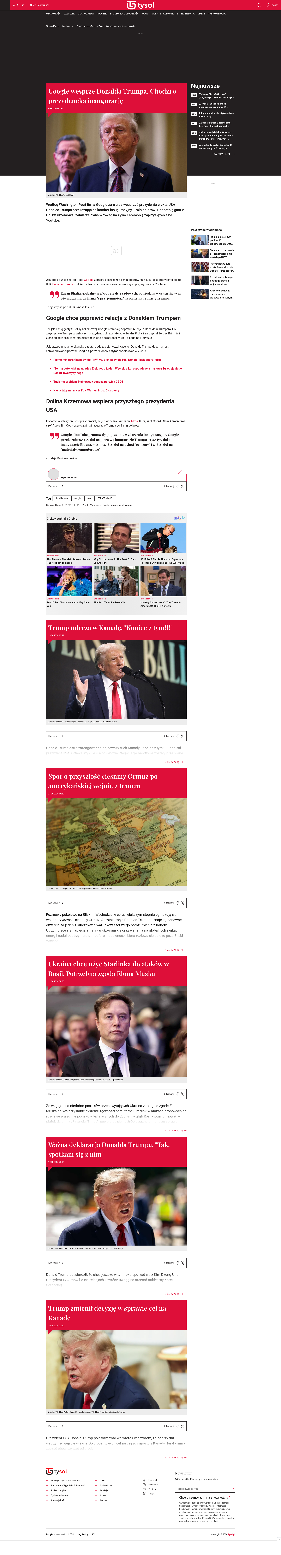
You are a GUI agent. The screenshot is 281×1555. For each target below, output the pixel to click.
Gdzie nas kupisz (58, 1490)
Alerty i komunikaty (165, 13)
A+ (18, 5)
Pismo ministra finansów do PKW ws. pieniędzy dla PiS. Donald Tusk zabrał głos (107, 360)
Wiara (145, 13)
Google (88, 280)
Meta (134, 421)
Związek (69, 13)
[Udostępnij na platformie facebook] (177, 486)
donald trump (62, 498)
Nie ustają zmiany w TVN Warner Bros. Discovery (86, 390)
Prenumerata (217, 13)
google (77, 498)
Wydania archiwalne (59, 1495)
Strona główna (52, 26)
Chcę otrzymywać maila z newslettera (204, 1498)
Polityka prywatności (55, 1534)
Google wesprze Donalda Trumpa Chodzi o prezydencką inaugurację (106, 26)
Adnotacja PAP (57, 1500)
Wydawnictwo (106, 1485)
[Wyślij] (232, 1488)
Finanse (102, 13)
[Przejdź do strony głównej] (137, 5)
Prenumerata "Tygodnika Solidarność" (68, 1485)
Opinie (201, 13)
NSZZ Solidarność (39, 5)
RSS (94, 1534)
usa (89, 498)
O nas (102, 1480)
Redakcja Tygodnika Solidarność (65, 1480)
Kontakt (103, 1495)
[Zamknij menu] (5, 5)
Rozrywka (188, 13)
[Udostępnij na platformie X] (182, 486)
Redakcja (104, 1490)
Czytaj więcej (221, 153)
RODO (71, 1534)
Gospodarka (86, 13)
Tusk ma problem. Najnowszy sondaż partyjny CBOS (88, 382)
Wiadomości (53, 13)
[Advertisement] (140, 56)
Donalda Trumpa (62, 284)
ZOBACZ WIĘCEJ (105, 498)
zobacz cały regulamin (209, 1521)
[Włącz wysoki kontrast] (23, 5)
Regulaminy (83, 1534)
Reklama (103, 1500)
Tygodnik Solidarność (124, 13)
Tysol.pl (231, 1534)
